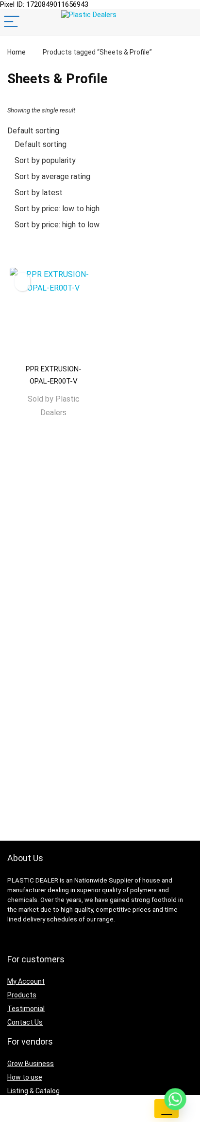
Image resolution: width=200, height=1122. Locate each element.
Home (16, 52)
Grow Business (30, 1063)
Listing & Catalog (33, 1091)
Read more (54, 431)
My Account (26, 981)
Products (21, 995)
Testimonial (26, 1008)
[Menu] (11, 22)
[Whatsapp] (175, 1099)
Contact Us (25, 1022)
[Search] (185, 22)
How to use (24, 1077)
